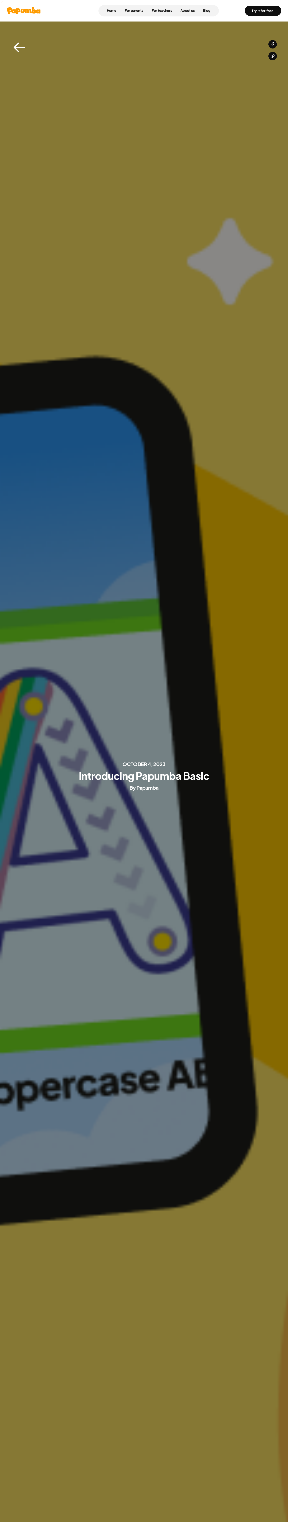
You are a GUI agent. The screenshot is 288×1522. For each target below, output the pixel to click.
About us (187, 10)
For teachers (162, 10)
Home (111, 10)
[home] (23, 11)
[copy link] (272, 56)
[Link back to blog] (18, 47)
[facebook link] (272, 44)
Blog (206, 10)
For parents (134, 10)
